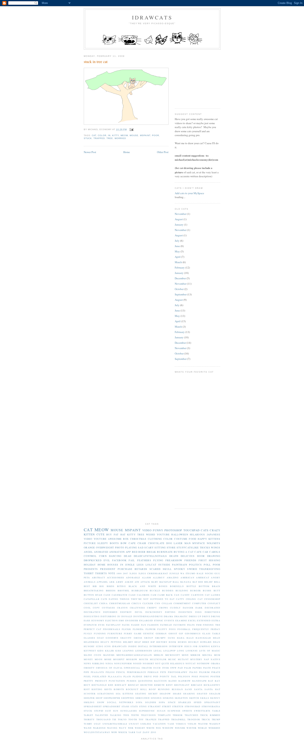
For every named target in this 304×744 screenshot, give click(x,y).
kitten (89, 534)
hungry (89, 646)
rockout (132, 689)
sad (141, 547)
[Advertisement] (206, 77)
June (177, 246)
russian (177, 689)
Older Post (163, 152)
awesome (115, 538)
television (148, 715)
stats (134, 706)
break (151, 551)
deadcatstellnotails (150, 555)
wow (114, 732)
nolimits (213, 543)
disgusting (92, 616)
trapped (99, 138)
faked (135, 624)
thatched (191, 715)
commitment (182, 603)
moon (99, 659)
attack (145, 581)
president (108, 568)
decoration (92, 612)
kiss (118, 650)
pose (195, 676)
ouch (157, 667)
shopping (127, 697)
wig (158, 727)
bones (163, 586)
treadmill (178, 719)
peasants (97, 672)
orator (147, 667)
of (111, 667)
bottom (204, 586)
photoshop (173, 530)
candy (185, 594)
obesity (89, 667)
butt (217, 590)
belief (208, 581)
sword (192, 568)
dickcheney (153, 612)
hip (153, 642)
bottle (191, 586)
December (180, 278)
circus (136, 603)
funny (158, 530)
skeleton (181, 697)
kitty (115, 135)
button (89, 594)
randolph (199, 680)
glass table (211, 633)
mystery (196, 659)
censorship (212, 599)
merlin (159, 655)
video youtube (95, 538)
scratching (105, 693)
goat (100, 637)
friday (215, 629)
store (171, 547)
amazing (173, 577)
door (201, 555)
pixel (87, 676)
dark (199, 607)
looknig (192, 650)
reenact (120, 684)
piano (193, 672)
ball (176, 581)
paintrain (179, 564)
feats (191, 624)
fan (143, 624)
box (126, 538)
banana (185, 581)
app (128, 551)
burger (195, 590)
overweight (105, 547)
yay (139, 732)
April (178, 257)
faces (126, 624)
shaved (202, 693)
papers (197, 667)
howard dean (210, 642)
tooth (132, 719)
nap (206, 659)
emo (121, 620)
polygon (184, 676)
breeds (111, 590)
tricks (205, 547)
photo (119, 547)
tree (110, 138)
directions (212, 612)
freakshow (174, 560)
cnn (157, 603)
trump (216, 719)
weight (140, 727)
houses (112, 564)
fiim (199, 624)
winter (191, 727)
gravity (126, 637)
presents (91, 568)
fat (116, 534)
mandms (109, 655)
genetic (148, 633)
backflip (165, 581)
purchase (125, 568)
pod (156, 676)
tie (114, 719)
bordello (177, 586)
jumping (204, 646)
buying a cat (184, 551)
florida (138, 629)
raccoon (160, 680)
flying (158, 560)
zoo (153, 732)
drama (169, 616)
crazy (215, 530)
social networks (120, 702)
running (164, 689)
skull (167, 568)
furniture (115, 633)
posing (204, 676)
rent (169, 684)
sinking (168, 697)
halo (190, 637)
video (147, 530)
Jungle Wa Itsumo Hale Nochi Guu (194, 573)
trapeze (151, 719)
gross (138, 637)
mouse (134, 135)
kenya (215, 646)
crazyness (137, 607)
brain (216, 586)
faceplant (113, 624)
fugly (88, 633)
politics (195, 564)
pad (180, 667)
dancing (115, 555)
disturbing (108, 616)
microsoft (172, 655)
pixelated (99, 676)
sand (188, 689)
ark (112, 581)
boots (114, 543)
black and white (142, 586)
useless (145, 723)
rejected (146, 684)
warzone (99, 727)
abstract (98, 577)
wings (215, 547)
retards (141, 568)
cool (87, 607)
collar (167, 603)
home (101, 564)
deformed (110, 612)
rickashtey (212, 684)
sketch (194, 697)
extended (204, 620)
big (101, 586)
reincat (133, 684)
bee (200, 581)
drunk (215, 616)
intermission (159, 646)
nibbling (98, 663)
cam (154, 594)
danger (188, 607)
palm (187, 667)
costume (180, 538)
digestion (185, 612)
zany (146, 732)
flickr (126, 629)
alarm (146, 577)
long (180, 650)
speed (198, 702)
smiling (89, 702)
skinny (215, 697)
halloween (179, 534)
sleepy (102, 543)
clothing (155, 538)
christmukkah (119, 603)
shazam (214, 693)
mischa (207, 655)
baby (154, 581)
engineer (131, 620)
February (180, 267)
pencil (120, 672)
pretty (88, 680)
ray (217, 680)
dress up (195, 616)
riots (108, 689)
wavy (123, 727)
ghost (173, 633)
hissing (214, 560)
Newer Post (90, 152)
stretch (178, 706)
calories (143, 594)
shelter (89, 697)
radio (173, 680)
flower (151, 629)
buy (109, 534)
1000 (119, 573)
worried (120, 138)
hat (123, 534)
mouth (143, 659)
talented (101, 715)
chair (142, 543)
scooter (90, 693)
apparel (102, 581)
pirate (215, 672)
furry (128, 633)
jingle (130, 564)
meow (124, 135)
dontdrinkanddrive (148, 616)
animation (117, 551)
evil (107, 560)
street (166, 706)
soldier (150, 702)
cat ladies (212, 594)
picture (90, 543)
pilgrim (204, 672)
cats (204, 530)
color (102, 135)
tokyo (122, 719)
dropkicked (93, 560)
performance (136, 672)
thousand (103, 719)
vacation (159, 723)
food (192, 538)
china (103, 603)
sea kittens (124, 693)
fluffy (162, 629)
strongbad (193, 706)
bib (95, 586)
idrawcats (152, 17)
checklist (91, 603)
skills (204, 697)
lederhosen (143, 650)
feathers (144, 560)
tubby (88, 723)
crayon (122, 607)
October (179, 289)
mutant (183, 659)
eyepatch (90, 624)
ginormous (193, 633)
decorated (212, 607)
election (111, 620)
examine (181, 620)
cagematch (120, 594)
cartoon (197, 594)
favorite (180, 624)
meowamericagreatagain (134, 655)
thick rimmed (210, 715)
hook (172, 642)
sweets (187, 710)
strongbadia (211, 706)
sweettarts (202, 710)
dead (127, 555)
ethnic (159, 620)
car (205, 551)
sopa (162, 702)
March (178, 262)
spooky (179, 568)
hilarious (197, 534)
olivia (118, 667)
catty (180, 599)
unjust (134, 723)
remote (159, 684)
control (90, 555)
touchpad (191, 530)
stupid (99, 710)
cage (107, 594)
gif (181, 633)
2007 (125, 573)
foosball (184, 629)
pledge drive (142, 676)
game (137, 633)
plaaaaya (115, 676)
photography (178, 672)
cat (94, 135)
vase (171, 723)
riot (87, 689)
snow (101, 702)
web (131, 727)
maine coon (92, 655)
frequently (200, 629)
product (101, 680)
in (109, 135)
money (88, 659)
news (87, 663)
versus (181, 723)
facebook (119, 560)
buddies (168, 590)
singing (156, 697)
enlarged (146, 620)
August (179, 219)
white (150, 727)
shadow (165, 693)
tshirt (89, 573)
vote (111, 573)
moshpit (118, 659)
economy (97, 620)
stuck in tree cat (96, 61)
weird (150, 534)
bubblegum (140, 590)
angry (215, 577)
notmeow (203, 663)
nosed (137, 663)
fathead (166, 624)
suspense (174, 710)
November (180, 214)
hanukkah (203, 637)
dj (119, 616)
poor (155, 135)
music (172, 659)
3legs (133, 573)
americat (202, 577)
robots (119, 689)
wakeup (214, 723)
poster (215, 676)
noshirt (148, 663)
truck (206, 719)
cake (132, 594)
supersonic (147, 710)
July (177, 240)
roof (152, 689)
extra (216, 620)
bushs (207, 590)
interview (176, 646)
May (177, 251)
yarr (131, 732)
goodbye (112, 637)
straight (154, 706)
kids (100, 650)
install (143, 646)
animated (101, 551)
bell (217, 581)
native (215, 659)
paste (207, 667)
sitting (160, 547)
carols (214, 551)
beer (142, 551)
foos (172, 629)
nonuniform (123, 663)
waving (112, 727)
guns (171, 637)
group (148, 637)
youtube (163, 534)
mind (185, 655)
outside (164, 564)
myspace (198, 543)
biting (121, 586)
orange (89, 547)
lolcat (151, 564)
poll (207, 564)
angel (88, 551)
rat (210, 680)
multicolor (158, 659)
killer (109, 650)
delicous (188, 555)
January (179, 224)
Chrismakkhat (157, 573)
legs (140, 564)
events (169, 620)
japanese (213, 534)
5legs (142, 573)
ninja (109, 663)
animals (90, 581)
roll (143, 689)
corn (103, 555)
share (177, 693)
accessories (115, 577)
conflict (214, 603)
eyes (101, 624)
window (168, 727)
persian (153, 672)
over (165, 667)
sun (115, 710)
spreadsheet (93, 706)
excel (192, 620)
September (181, 294)
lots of (205, 650)
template (164, 715)
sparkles (184, 702)
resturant (182, 684)
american (187, 577)
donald (127, 616)
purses (131, 680)
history (162, 642)
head (216, 637)
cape (132, 543)
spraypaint (212, 702)
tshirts (101, 573)
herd (145, 642)
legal (158, 650)
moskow (132, 659)
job (195, 646)
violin (192, 723)
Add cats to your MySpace (189, 193)
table (216, 710)
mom (217, 655)
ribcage (196, 684)
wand (88, 727)
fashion (153, 624)
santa (198, 689)
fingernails (111, 629)
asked (129, 581)
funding (100, 633)
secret (153, 693)
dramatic (181, 616)
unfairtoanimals (115, 723)
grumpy (160, 637)
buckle (155, 590)
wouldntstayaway (97, 732)
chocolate (156, 543)
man (187, 543)
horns (182, 642)
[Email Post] (131, 129)
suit (108, 710)
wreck (123, 732)
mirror (195, 655)
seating (140, 693)
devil (139, 612)
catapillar (91, 599)
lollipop (169, 650)
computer (199, 603)
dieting (170, 612)
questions (145, 680)
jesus (188, 646)
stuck (88, 138)
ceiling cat (194, 599)
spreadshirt (111, 706)
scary (149, 547)
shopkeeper (112, 697)
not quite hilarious (169, 663)
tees (126, 715)
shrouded (142, 697)
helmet (128, 642)
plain (127, 676)
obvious (102, 667)
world (202, 727)
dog (169, 543)
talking (115, 715)
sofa (139, 702)
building (182, 590)
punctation (117, 680)
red (110, 684)
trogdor (193, 719)
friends (190, 560)
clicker (147, 603)
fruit (203, 560)
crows (163, 607)
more (107, 659)
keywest (90, 650)
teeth (135, 715)
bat (195, 581)
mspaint (145, 135)
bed (135, 551)
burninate (165, 551)
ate (137, 581)
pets (163, 672)
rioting (97, 689)
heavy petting (111, 642)
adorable (133, 577)
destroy (126, 612)
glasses (89, 637)
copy (96, 607)
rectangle (99, 684)
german (161, 633)
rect (87, 684)
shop (99, 697)
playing (131, 547)
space (172, 702)
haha (181, 637)
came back (165, 594)
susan (161, 710)
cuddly (175, 607)
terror (178, 715)
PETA (87, 577)
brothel (123, 590)
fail (132, 560)
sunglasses (128, 710)
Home (126, 152)
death (173, 555)
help (137, 642)
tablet (88, 715)
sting (143, 706)
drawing (213, 555)
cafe (198, 551)
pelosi (110, 672)
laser (178, 543)
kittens (214, 538)
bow (124, 543)
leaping (128, 650)
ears (87, 620)
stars (126, 706)
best (87, 586)
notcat (191, 663)
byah (98, 594)
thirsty (89, 719)
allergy (159, 577)
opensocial (132, 667)
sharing (189, 693)
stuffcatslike (188, 547)
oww (173, 667)
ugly (97, 723)
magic (216, 650)
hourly (193, 642)
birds (111, 586)
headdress (91, 642)
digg (198, 612)
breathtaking (94, 590)
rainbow (184, 680)
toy (141, 719)
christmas (138, 538)
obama (215, 663)
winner (180, 727)
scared (155, 568)
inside (132, 646)
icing (99, 646)
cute (101, 534)
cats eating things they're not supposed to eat (138, 599)
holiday (90, 564)
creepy (152, 607)
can (177, 594)
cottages (108, 607)
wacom (203, 723)
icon (107, 646)
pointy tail (168, 676)
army (119, 581)
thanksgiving (209, 568)
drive (206, 616)
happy (202, 538)
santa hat (212, 689)
